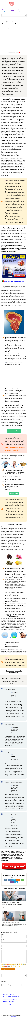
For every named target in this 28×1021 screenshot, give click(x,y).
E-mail (2, 939)
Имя (2, 934)
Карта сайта (14, 1016)
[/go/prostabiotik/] (14, 266)
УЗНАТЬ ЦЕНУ (14, 493)
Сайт (2, 944)
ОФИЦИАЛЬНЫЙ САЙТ (14, 431)
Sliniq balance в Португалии (10, 999)
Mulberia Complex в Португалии (11, 996)
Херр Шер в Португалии (10, 922)
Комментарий (4, 948)
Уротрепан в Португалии (10, 902)
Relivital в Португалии (8, 1001)
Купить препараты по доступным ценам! (12, 9)
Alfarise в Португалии (8, 1004)
